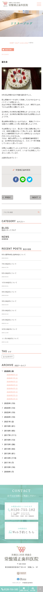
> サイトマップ (16, 582)
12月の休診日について (9, 329)
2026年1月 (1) (12, 399)
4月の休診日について (9, 292)
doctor (8, 49)
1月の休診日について (9, 320)
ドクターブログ (24, 42)
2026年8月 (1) (12, 374)
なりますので (8, 357)
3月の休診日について (9, 301)
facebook (16, 179)
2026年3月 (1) (12, 392)
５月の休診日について (9, 282)
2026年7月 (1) (12, 378)
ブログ (16, 42)
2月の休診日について (9, 310)
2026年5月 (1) (12, 385)
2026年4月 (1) (12, 388)
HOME (12, 42)
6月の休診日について (9, 273)
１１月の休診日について (10, 338)
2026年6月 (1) (12, 381)
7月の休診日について (9, 264)
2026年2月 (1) (12, 395)
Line (23, 179)
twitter (29, 179)
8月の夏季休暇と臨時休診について (14, 254)
